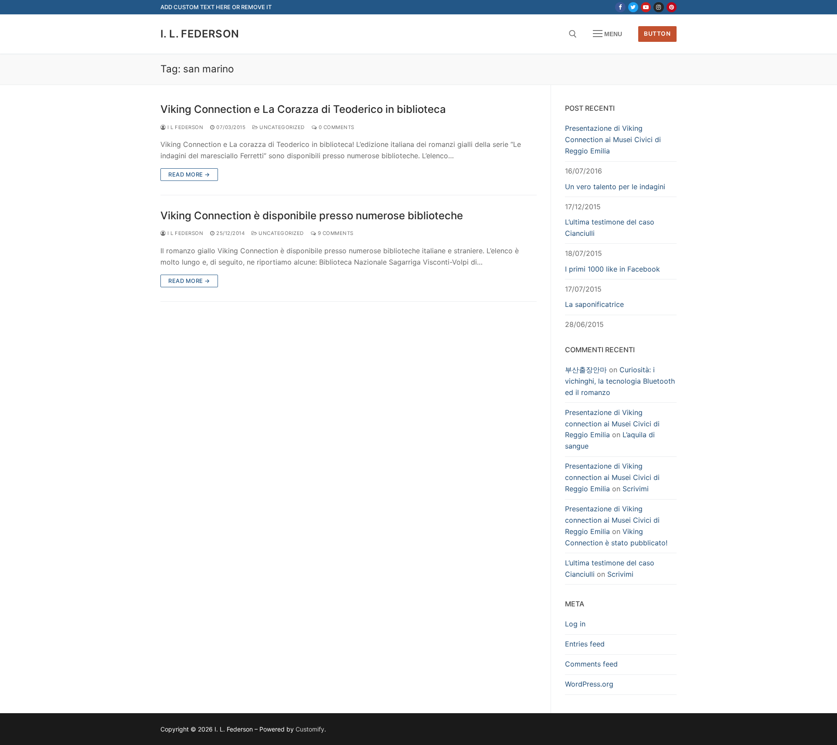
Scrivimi (636, 488)
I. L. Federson (199, 33)
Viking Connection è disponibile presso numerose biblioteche (311, 215)
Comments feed (591, 664)
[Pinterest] (672, 7)
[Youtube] (646, 7)
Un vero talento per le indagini (615, 186)
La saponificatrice (594, 304)
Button (657, 33)
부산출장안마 (586, 369)
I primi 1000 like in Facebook (612, 269)
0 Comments (335, 127)
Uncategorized (281, 127)
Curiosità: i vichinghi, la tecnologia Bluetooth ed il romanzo (620, 381)
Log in (575, 623)
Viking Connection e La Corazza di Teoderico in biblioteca (303, 109)
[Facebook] (620, 7)
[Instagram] (658, 7)
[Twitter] (633, 7)
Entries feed (585, 644)
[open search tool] (573, 34)
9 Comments (335, 233)
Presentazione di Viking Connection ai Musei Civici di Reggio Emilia (613, 139)
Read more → (189, 174)
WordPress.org (589, 684)
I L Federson (184, 127)
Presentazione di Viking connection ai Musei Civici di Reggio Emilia (612, 423)
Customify (310, 729)
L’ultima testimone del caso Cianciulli (609, 228)
